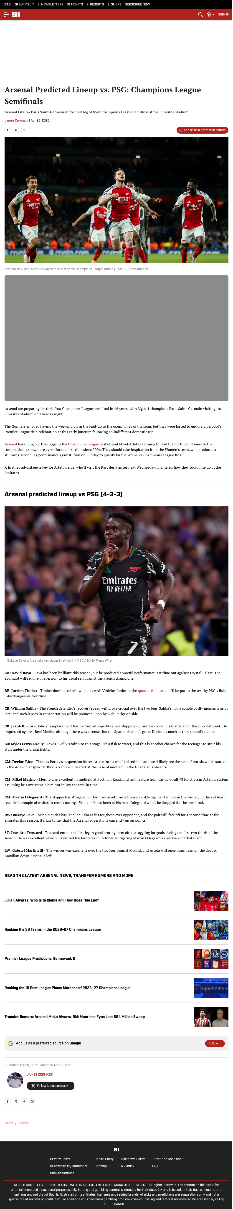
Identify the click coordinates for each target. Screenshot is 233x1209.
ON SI (8, 4)
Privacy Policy (60, 1159)
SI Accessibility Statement (68, 1166)
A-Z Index (127, 1166)
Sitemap (101, 1166)
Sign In (223, 14)
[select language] (211, 14)
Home (9, 1123)
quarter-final (148, 690)
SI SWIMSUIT (24, 4)
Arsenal (11, 444)
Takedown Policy (133, 1159)
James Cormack (16, 120)
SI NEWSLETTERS (50, 4)
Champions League (83, 444)
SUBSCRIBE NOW (137, 4)
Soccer (23, 1123)
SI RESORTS (95, 4)
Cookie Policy (104, 1159)
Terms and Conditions (167, 1159)
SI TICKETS (75, 4)
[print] (32, 1101)
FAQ (155, 1166)
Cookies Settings (62, 1173)
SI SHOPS (114, 4)
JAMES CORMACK (40, 1075)
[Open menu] (6, 14)
